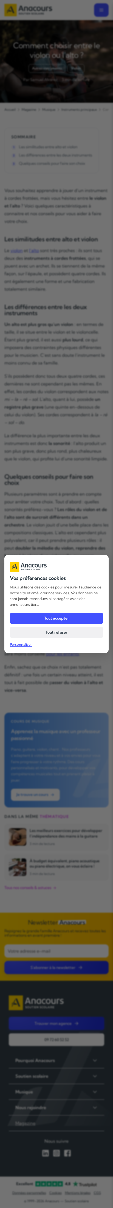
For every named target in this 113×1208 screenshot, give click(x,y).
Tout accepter (56, 618)
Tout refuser (56, 632)
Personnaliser (21, 644)
